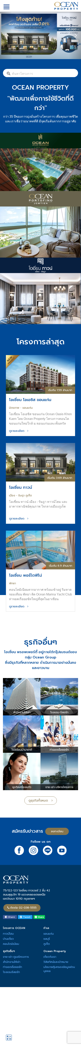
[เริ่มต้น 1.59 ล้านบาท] (40, 374)
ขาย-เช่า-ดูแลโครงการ (16, 957)
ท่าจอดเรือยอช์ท (12, 967)
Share (11, 917)
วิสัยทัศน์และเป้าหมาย (55, 962)
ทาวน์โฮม (8, 934)
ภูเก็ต (46, 944)
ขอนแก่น (48, 934)
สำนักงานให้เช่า (11, 962)
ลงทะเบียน (57, 831)
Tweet (26, 917)
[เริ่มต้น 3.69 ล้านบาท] (40, 462)
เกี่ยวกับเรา (49, 957)
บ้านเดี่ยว (8, 939)
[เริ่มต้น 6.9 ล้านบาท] (40, 549)
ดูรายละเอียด (18, 431)
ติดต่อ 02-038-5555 (23, 908)
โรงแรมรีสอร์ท (11, 972)
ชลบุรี (46, 939)
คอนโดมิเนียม (11, 944)
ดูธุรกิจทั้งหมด (40, 800)
